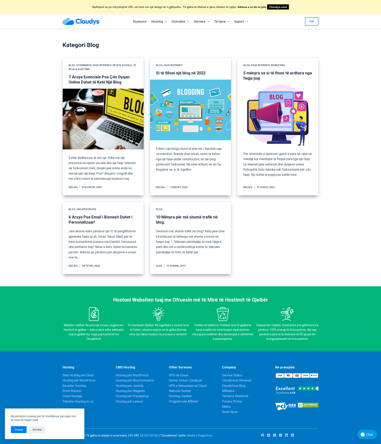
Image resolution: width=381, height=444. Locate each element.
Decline (37, 429)
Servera (199, 21)
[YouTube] (268, 435)
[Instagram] (280, 435)
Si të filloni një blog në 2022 (180, 73)
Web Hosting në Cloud (78, 375)
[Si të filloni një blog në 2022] (190, 110)
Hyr (311, 21)
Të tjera (219, 21)
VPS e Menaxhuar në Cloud (187, 386)
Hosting (157, 21)
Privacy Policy (232, 401)
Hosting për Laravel (129, 401)
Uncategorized (86, 209)
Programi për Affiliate (183, 401)
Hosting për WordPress (79, 380)
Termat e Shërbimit (235, 396)
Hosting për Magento (130, 391)
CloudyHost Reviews (236, 380)
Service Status (232, 375)
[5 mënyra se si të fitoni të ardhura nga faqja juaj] (277, 115)
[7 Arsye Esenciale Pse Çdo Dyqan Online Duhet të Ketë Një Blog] (103, 119)
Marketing (278, 65)
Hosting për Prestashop (132, 396)
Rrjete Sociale (122, 65)
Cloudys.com (278, 7)
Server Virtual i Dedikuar (185, 380)
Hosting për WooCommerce (135, 380)
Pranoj (19, 429)
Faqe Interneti (102, 65)
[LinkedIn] (286, 435)
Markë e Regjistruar (199, 435)
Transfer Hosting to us (78, 401)
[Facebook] (262, 435)
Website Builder (180, 391)
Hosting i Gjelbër (180, 396)
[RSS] (292, 435)
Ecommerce (83, 65)
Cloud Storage (72, 396)
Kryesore (139, 21)
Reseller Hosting (74, 386)
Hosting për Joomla (129, 386)
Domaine (178, 21)
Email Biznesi (72, 391)
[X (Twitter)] (274, 435)
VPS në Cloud (178, 375)
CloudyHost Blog (233, 386)
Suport (239, 21)
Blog (72, 65)
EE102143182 (149, 435)
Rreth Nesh (230, 412)
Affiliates (228, 391)
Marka (226, 406)
